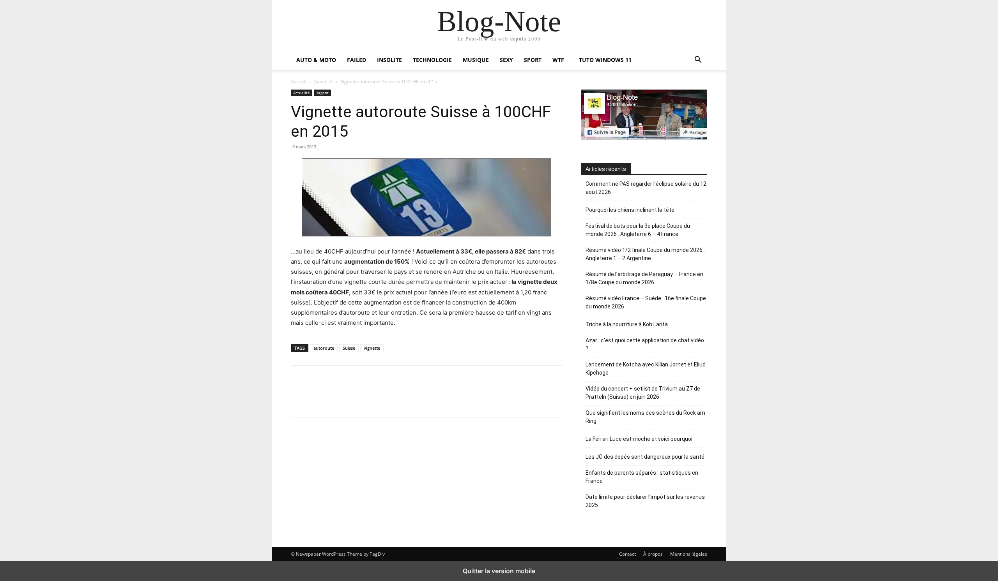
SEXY (506, 59)
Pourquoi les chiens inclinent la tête (630, 210)
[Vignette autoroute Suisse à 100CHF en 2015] (426, 197)
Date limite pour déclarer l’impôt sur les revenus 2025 (645, 501)
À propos (653, 554)
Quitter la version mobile (499, 571)
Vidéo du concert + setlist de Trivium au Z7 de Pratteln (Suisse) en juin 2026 (643, 393)
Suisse (349, 348)
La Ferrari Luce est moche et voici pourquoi (639, 439)
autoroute (323, 348)
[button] (697, 60)
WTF (558, 59)
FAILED (356, 59)
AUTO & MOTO (316, 59)
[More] (495, 391)
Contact (627, 554)
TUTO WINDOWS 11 (605, 59)
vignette (372, 348)
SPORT (532, 59)
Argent (323, 92)
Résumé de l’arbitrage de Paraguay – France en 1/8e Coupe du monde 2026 (644, 278)
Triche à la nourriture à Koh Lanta (627, 324)
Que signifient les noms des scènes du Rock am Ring (645, 417)
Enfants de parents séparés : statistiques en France (642, 477)
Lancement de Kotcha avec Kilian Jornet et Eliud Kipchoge (646, 368)
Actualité (323, 81)
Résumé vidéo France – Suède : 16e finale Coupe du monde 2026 (646, 302)
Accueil (298, 81)
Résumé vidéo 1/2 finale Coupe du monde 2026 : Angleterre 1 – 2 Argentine (645, 254)
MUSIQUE (476, 59)
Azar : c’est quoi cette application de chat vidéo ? (645, 344)
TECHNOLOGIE (432, 59)
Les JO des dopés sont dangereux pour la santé (645, 457)
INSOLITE (389, 59)
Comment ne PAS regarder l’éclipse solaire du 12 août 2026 (646, 188)
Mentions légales (688, 554)
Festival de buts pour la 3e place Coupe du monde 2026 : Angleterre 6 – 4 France (638, 230)
